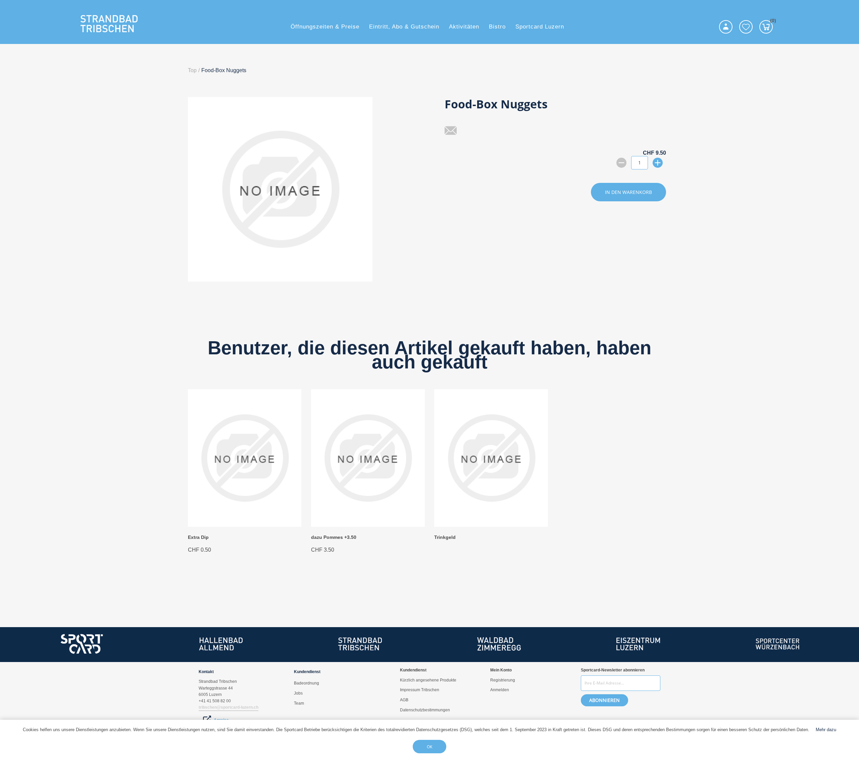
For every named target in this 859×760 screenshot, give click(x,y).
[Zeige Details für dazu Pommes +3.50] (367, 525)
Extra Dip (198, 537)
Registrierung (502, 680)
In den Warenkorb (628, 192)
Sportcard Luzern (539, 26)
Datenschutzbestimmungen (425, 710)
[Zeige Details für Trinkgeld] (491, 525)
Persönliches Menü (725, 27)
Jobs (298, 693)
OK (429, 747)
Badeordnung (306, 683)
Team (299, 703)
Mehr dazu (826, 729)
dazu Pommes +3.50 (333, 537)
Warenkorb (771, 21)
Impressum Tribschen (419, 690)
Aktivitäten (464, 26)
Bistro (497, 26)
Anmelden (499, 690)
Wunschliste (746, 27)
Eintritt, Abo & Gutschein (404, 26)
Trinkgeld (445, 537)
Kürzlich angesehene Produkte (428, 680)
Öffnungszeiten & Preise (325, 26)
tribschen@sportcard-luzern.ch (228, 707)
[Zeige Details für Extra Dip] (244, 525)
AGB (404, 700)
